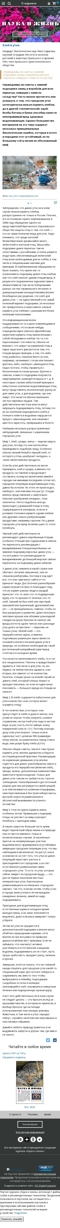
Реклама (33, 1114)
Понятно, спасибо (11, 1218)
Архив (47, 1114)
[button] (54, 167)
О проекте (15, 1114)
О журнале (28, 3)
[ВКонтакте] (55, 1040)
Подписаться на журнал (30, 34)
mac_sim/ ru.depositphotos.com (23, 195)
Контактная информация (30, 1132)
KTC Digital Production (45, 1185)
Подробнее (20, 1212)
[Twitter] (48, 1040)
